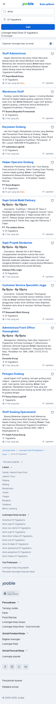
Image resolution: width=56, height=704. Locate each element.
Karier (5, 612)
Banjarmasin (7, 488)
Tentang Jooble (10, 608)
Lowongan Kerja (10, 643)
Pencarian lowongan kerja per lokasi (18, 571)
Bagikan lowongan (11, 639)
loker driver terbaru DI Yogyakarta (17, 536)
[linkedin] (26, 667)
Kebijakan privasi (10, 686)
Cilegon (5, 496)
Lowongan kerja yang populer (15, 567)
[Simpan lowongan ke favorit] (52, 54)
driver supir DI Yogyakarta (13, 532)
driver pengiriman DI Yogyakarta (16, 552)
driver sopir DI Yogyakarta (13, 524)
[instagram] (12, 667)
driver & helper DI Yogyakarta (15, 544)
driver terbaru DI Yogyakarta (15, 556)
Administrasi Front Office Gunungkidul (18, 329)
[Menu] (4, 4)
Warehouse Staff (13, 91)
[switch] (51, 43)
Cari (28, 27)
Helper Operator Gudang (17, 162)
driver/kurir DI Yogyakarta (13, 520)
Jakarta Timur (8, 476)
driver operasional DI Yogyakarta (16, 548)
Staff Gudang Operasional (19, 411)
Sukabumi (6, 504)
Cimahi (5, 492)
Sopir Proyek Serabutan (17, 242)
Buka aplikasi (47, 4)
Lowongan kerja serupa (13, 622)
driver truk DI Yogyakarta (13, 540)
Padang (5, 480)
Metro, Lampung (9, 508)
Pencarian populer (11, 462)
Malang (5, 484)
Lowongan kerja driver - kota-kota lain (21, 626)
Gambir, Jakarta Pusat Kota (14, 472)
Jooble (20, 697)
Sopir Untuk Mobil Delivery (18, 200)
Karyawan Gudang (14, 126)
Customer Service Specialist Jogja (24, 285)
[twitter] (19, 667)
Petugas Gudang (13, 373)
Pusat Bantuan (9, 617)
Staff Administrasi (14, 53)
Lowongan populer (11, 656)
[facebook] (5, 667)
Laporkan (49, 83)
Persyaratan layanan (12, 680)
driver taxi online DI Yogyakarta (16, 528)
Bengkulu (6, 500)
